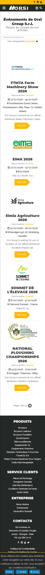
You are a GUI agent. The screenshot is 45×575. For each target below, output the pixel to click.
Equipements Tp (22, 445)
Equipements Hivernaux (23, 448)
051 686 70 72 (24, 537)
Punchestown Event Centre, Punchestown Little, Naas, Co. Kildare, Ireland (22, 107)
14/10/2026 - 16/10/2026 (24, 228)
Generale (30, 41)
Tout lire (21, 126)
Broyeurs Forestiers (22, 435)
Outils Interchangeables (22, 462)
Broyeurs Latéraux (22, 431)
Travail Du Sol (22, 455)
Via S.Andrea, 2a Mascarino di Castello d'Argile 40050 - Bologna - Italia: (22, 532)
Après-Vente (22, 492)
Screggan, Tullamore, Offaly (23, 373)
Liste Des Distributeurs (22, 485)
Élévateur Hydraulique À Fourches (22, 452)
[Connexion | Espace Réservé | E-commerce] (36, 8)
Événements (22, 508)
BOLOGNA (23, 171)
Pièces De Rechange (22, 478)
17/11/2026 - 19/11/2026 (23, 99)
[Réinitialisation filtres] (37, 41)
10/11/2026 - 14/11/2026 (23, 167)
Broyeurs (22, 428)
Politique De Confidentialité (22, 549)
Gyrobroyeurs (22, 438)
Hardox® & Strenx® (22, 511)
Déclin (10, 572)
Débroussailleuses (22, 441)
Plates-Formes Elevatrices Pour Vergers (22, 459)
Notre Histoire (22, 504)
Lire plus (35, 572)
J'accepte (22, 572)
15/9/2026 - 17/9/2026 (23, 369)
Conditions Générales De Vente (22, 489)
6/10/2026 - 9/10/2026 (24, 300)
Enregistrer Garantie (22, 482)
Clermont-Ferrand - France (23, 304)
